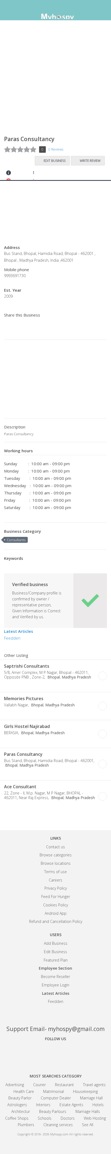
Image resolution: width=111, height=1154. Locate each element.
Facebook (36, 1053)
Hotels (98, 1104)
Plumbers (26, 1124)
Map (38, 174)
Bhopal (53, 677)
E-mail (30, 685)
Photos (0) (45, 685)
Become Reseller (55, 976)
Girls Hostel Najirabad (27, 726)
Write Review (90, 160)
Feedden (12, 638)
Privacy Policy (55, 888)
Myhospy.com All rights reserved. (72, 1134)
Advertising (14, 1084)
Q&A (67, 174)
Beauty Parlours (52, 1111)
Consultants (16, 539)
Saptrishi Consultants (26, 666)
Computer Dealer (56, 1097)
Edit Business (54, 160)
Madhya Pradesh (76, 677)
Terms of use (55, 871)
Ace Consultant (20, 787)
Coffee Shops (17, 1118)
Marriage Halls (87, 1111)
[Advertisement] (55, 80)
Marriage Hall (91, 1097)
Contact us (55, 846)
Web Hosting (95, 1118)
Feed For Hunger (55, 896)
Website (15, 685)
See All (87, 1124)
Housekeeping (85, 1091)
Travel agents (94, 1084)
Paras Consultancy (23, 754)
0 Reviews (55, 149)
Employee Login (55, 984)
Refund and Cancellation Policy (55, 921)
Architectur (20, 1111)
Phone (8, 685)
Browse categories (56, 854)
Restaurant (64, 1084)
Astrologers (17, 1104)
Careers (55, 880)
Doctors (68, 1118)
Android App (56, 913)
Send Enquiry (23, 174)
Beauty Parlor (20, 1097)
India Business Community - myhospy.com (55, 11)
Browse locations (56, 863)
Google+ (55, 1053)
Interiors (43, 1104)
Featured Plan (56, 960)
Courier (39, 1084)
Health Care (23, 1091)
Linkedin (74, 1053)
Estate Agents (71, 1104)
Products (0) (52, 174)
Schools (44, 1118)
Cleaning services (58, 1124)
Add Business (55, 943)
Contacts (8, 174)
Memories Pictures (23, 698)
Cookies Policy (55, 904)
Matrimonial (53, 1091)
